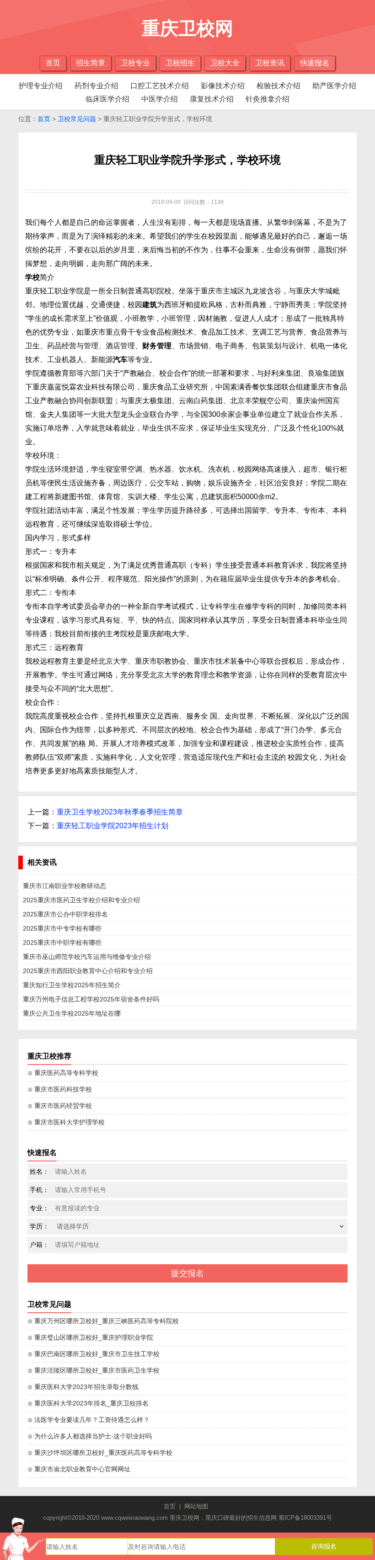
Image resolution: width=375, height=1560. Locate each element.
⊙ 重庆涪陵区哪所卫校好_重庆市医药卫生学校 (93, 1370)
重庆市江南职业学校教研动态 (64, 885)
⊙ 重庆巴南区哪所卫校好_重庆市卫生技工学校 (93, 1354)
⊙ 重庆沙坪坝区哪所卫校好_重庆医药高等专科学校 (99, 1452)
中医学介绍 (159, 99)
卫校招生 (180, 63)
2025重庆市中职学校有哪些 (62, 942)
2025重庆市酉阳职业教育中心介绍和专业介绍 (88, 970)
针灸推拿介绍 (267, 99)
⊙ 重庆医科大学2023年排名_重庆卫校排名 (88, 1403)
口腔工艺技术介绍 (159, 86)
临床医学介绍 (107, 99)
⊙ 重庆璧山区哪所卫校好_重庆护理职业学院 (90, 1337)
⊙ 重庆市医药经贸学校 (59, 1105)
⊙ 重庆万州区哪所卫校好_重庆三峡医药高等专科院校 (103, 1321)
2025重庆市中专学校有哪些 (62, 928)
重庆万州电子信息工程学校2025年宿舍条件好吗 (91, 999)
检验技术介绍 (278, 86)
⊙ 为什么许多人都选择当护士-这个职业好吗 (89, 1436)
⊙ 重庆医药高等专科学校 (62, 1072)
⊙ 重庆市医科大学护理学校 (66, 1122)
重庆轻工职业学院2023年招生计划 (112, 826)
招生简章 (90, 63)
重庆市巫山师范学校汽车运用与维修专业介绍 (87, 956)
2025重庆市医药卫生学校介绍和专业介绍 (81, 900)
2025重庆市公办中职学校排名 (65, 914)
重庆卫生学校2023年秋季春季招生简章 (120, 812)
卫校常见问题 (77, 118)
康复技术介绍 (212, 99)
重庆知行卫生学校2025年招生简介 (72, 985)
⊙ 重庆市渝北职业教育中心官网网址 (78, 1469)
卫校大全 (225, 63)
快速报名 (314, 63)
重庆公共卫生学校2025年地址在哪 (72, 1013)
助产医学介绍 (334, 86)
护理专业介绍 (41, 86)
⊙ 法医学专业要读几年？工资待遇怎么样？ (88, 1419)
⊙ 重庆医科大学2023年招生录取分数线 (83, 1386)
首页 (53, 63)
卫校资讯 (269, 63)
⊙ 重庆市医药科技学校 (59, 1089)
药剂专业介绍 (96, 86)
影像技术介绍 (223, 86)
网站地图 (196, 1506)
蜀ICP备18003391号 (305, 1517)
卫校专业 (135, 63)
